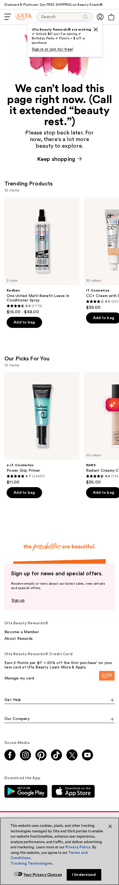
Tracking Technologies (31, 863)
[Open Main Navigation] (7, 16)
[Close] (110, 826)
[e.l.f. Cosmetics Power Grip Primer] (41, 428)
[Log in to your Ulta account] (100, 17)
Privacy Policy (77, 847)
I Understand (84, 874)
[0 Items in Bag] (111, 17)
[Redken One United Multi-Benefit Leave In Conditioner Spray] (41, 256)
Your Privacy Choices (43, 874)
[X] (96, 29)
